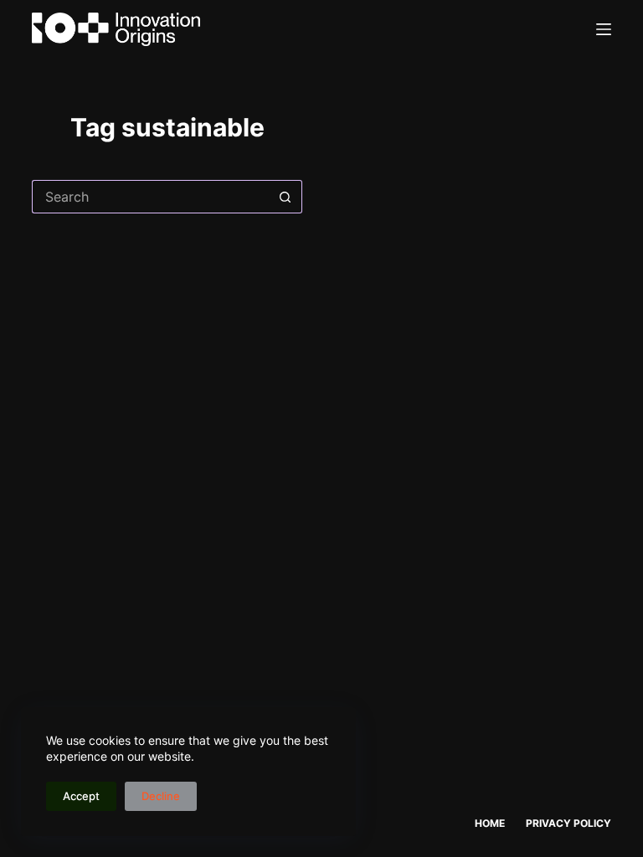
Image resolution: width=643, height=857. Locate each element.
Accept (81, 796)
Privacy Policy (568, 823)
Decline (160, 796)
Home (490, 823)
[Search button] (285, 196)
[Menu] (603, 29)
